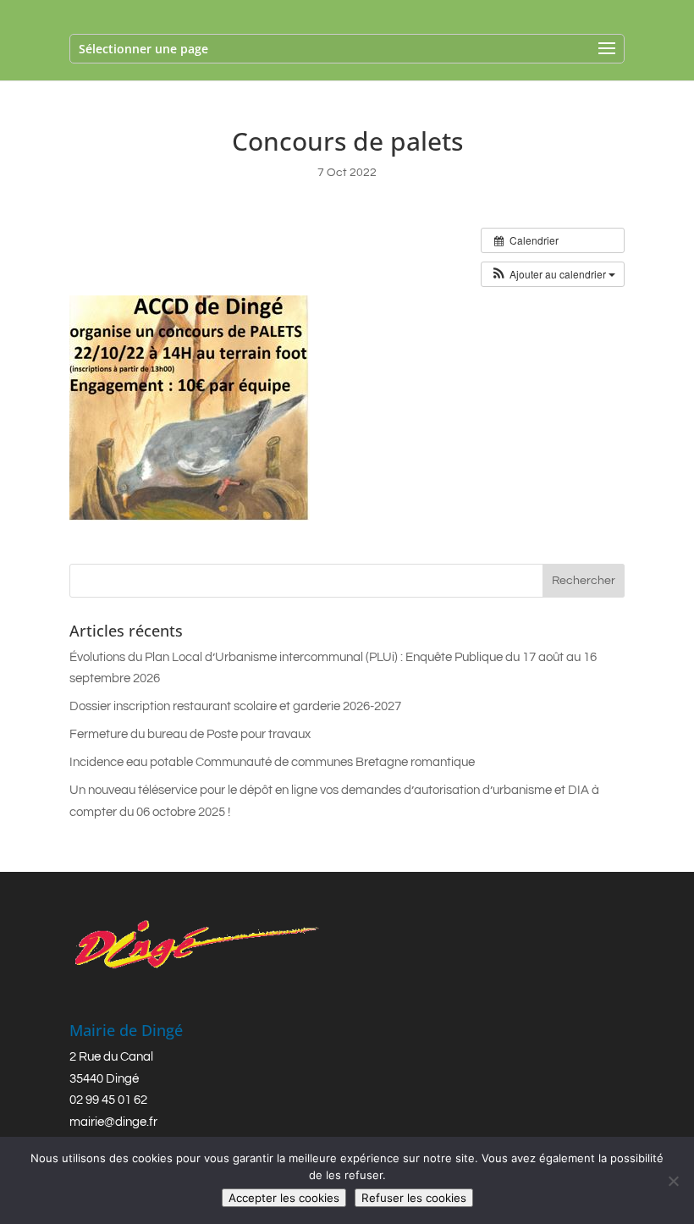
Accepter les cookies (284, 1198)
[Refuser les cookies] (672, 1180)
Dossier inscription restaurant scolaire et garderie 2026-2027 (235, 706)
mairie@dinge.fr (113, 1122)
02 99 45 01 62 (108, 1100)
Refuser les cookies (413, 1198)
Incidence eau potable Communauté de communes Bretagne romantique (272, 762)
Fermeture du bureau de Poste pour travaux (190, 734)
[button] (553, 274)
